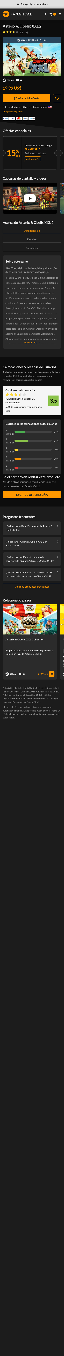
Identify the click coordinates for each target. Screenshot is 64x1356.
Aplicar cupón (32, 159)
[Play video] (30, 198)
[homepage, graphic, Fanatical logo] (17, 14)
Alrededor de (32, 230)
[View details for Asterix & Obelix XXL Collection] (30, 619)
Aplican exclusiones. (35, 153)
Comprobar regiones (13, 111)
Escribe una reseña (32, 494)
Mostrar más (30, 342)
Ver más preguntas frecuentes (32, 586)
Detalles (32, 239)
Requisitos (32, 248)
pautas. (38, 379)
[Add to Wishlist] (57, 98)
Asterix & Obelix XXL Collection (24, 639)
